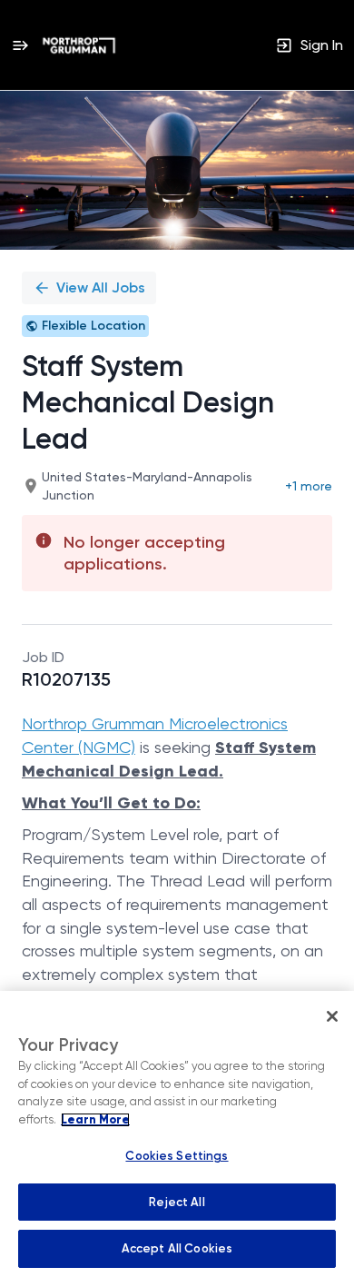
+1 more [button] (308, 486)
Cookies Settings (176, 1156)
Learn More (95, 1120)
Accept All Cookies (177, 1248)
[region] (177, 1134)
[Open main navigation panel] (20, 45)
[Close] (332, 1016)
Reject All (176, 1202)
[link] (79, 45)
